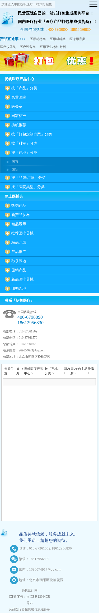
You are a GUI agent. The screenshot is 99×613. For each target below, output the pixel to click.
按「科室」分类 (24, 143)
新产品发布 (20, 215)
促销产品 (18, 270)
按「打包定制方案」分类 (31, 134)
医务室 (16, 107)
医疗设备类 (28, 47)
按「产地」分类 (24, 153)
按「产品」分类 (24, 88)
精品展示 (18, 224)
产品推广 (18, 252)
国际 (15, 169)
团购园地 (18, 289)
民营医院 (18, 97)
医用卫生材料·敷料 (53, 47)
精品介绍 (18, 242)
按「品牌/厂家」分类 (28, 178)
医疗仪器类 (8, 47)
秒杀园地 (18, 261)
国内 (15, 161)
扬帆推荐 (18, 125)
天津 (91, 369)
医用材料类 (57, 39)
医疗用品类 (77, 39)
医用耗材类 (38, 39)
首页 (17, 371)
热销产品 (18, 206)
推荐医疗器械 (22, 233)
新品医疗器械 (22, 279)
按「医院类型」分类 (28, 187)
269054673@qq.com (32, 350)
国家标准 (18, 116)
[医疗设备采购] (49, 69)
